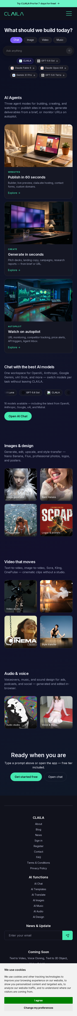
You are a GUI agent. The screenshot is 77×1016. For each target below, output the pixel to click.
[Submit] (67, 935)
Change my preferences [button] (38, 1007)
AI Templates (38, 889)
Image (30, 39)
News (38, 835)
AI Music (38, 905)
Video (45, 39)
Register (39, 846)
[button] (38, 3)
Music (60, 39)
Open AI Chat (18, 416)
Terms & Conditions (38, 862)
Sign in (38, 840)
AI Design (38, 916)
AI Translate (38, 894)
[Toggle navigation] (69, 14)
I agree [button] (38, 1000)
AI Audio (38, 911)
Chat (16, 39)
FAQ (38, 857)
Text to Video (17, 958)
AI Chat (38, 883)
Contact (38, 851)
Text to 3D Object (56, 958)
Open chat (55, 777)
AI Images (38, 900)
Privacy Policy (38, 868)
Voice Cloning (36, 958)
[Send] (69, 51)
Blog (38, 829)
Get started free (26, 777)
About (38, 823)
